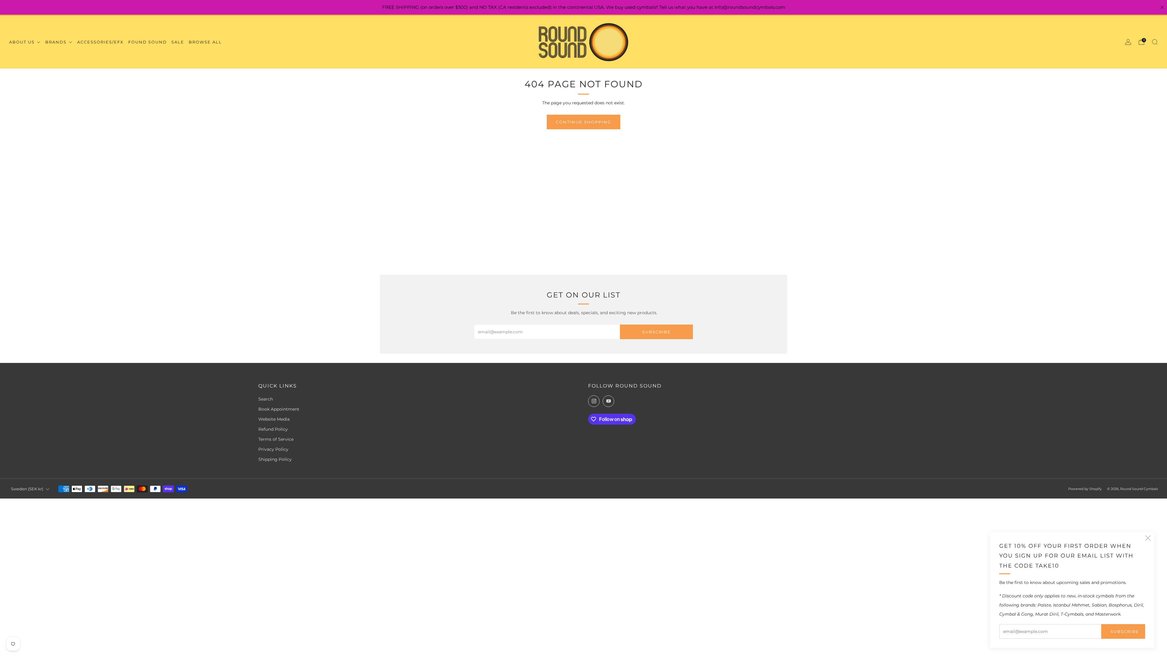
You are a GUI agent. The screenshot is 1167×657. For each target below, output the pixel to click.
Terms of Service (276, 439)
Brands (56, 42)
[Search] (1155, 42)
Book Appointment (278, 409)
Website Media (274, 419)
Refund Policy (273, 429)
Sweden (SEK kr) (27, 489)
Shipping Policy (275, 459)
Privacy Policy (273, 449)
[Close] (1162, 7)
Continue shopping (583, 122)
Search (265, 399)
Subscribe (1124, 631)
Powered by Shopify (1085, 489)
